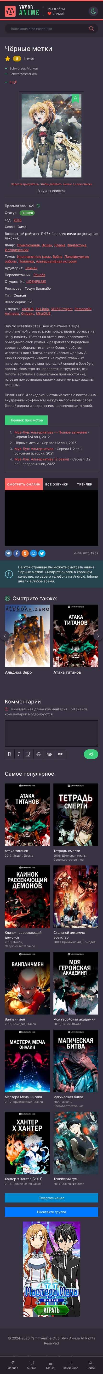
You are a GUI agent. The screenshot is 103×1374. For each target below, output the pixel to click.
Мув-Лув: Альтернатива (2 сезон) (42, 459)
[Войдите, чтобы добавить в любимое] (75, 97)
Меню (50, 1368)
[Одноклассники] (25, 553)
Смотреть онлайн (23, 484)
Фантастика (76, 245)
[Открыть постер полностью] (51, 135)
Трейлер (84, 484)
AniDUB (28, 309)
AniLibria (42, 309)
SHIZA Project (62, 309)
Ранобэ (39, 275)
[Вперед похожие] (98, 636)
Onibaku (27, 313)
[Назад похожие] (5, 636)
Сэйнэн (31, 268)
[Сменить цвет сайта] (93, 11)
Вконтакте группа (51, 1212)
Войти (90, 1368)
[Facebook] (16, 553)
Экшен (47, 245)
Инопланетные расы (34, 256)
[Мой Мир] (33, 553)
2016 (18, 220)
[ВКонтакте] (8, 553)
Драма (59, 245)
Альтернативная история (56, 261)
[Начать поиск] (91, 28)
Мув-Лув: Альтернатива (34, 449)
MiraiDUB (43, 313)
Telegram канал (51, 1198)
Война (58, 256)
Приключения (28, 245)
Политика (26, 261)
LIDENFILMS (36, 281)
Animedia (12, 313)
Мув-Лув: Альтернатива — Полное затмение (51, 432)
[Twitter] (42, 553)
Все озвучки (57, 484)
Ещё (13, 82)
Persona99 (83, 309)
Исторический (17, 250)
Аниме (31, 1368)
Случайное (70, 1368)
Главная (12, 1368)
